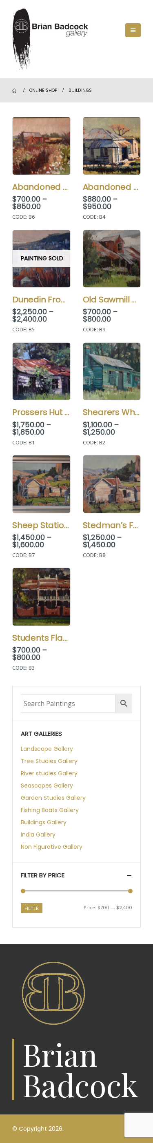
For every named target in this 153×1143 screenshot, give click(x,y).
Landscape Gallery (47, 749)
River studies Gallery (49, 773)
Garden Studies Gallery (53, 798)
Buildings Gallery (44, 822)
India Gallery (38, 834)
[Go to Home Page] (15, 90)
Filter (31, 908)
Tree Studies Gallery (49, 761)
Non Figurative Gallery (51, 847)
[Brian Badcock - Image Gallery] (53, 39)
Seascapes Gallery (47, 785)
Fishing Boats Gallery (50, 810)
